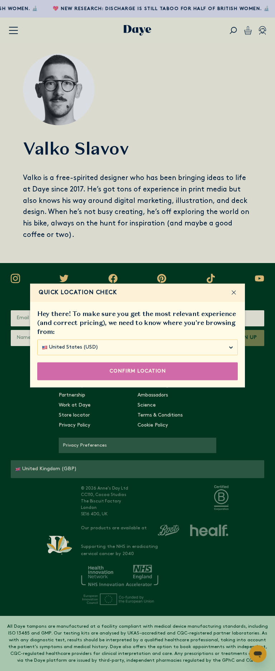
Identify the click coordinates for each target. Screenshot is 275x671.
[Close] (234, 292)
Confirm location (138, 371)
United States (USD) (73, 347)
